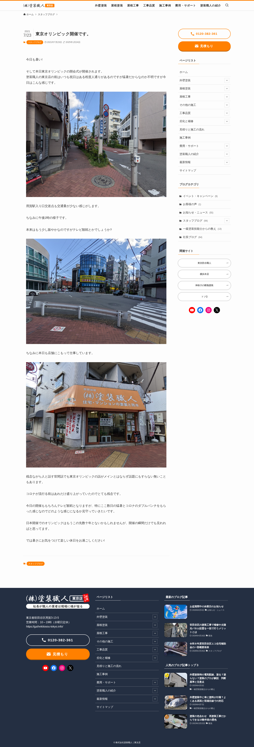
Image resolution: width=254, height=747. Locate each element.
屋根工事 (185, 96)
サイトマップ (188, 170)
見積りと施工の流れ (192, 129)
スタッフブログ (34, 42)
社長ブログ (192, 237)
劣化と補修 (186, 121)
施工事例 (185, 137)
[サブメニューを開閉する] (226, 80)
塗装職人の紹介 (189, 154)
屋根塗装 (185, 88)
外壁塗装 (185, 80)
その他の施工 (188, 104)
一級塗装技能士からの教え (202, 228)
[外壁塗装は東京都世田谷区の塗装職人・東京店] (38, 5)
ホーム (184, 72)
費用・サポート (189, 145)
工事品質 (185, 113)
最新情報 (185, 162)
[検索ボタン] (227, 5)
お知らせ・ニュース (198, 212)
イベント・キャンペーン (200, 196)
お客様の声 (192, 204)
